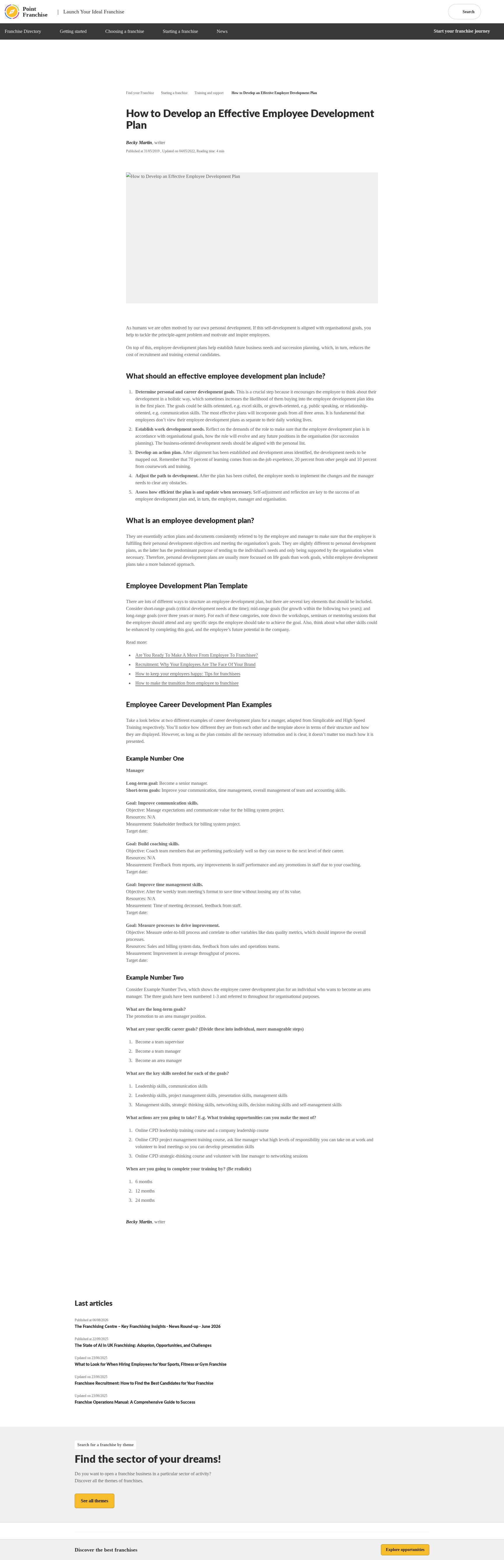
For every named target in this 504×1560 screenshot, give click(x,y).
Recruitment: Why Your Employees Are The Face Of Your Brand (195, 664)
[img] (48, 31)
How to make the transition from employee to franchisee (187, 683)
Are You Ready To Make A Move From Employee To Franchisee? (196, 655)
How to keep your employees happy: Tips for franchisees (187, 673)
